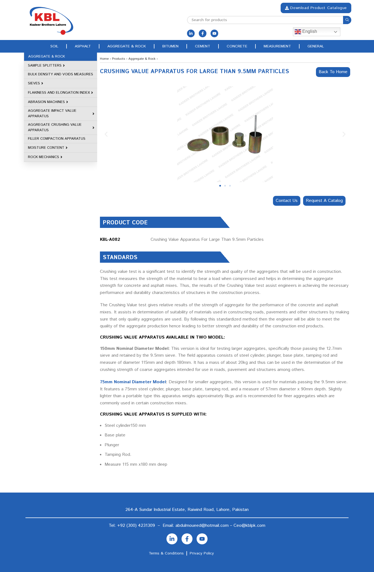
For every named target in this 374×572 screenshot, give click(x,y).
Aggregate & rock (126, 46)
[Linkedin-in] (191, 33)
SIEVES (34, 83)
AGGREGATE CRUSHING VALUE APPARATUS (55, 127)
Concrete (237, 46)
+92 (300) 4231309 (136, 525)
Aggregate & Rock (142, 58)
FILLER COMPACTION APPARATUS (56, 138)
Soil (54, 46)
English (309, 31)
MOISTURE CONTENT (46, 147)
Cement (202, 46)
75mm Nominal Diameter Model (133, 382)
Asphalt (83, 46)
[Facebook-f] (202, 33)
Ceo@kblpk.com (249, 525)
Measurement (277, 46)
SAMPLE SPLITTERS (45, 65)
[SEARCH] (347, 20)
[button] (106, 134)
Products (118, 58)
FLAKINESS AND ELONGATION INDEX (59, 92)
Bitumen (170, 46)
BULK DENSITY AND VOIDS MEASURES (60, 74)
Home (104, 58)
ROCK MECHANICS (43, 157)
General (315, 46)
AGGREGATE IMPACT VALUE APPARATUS (52, 113)
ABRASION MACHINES (46, 102)
